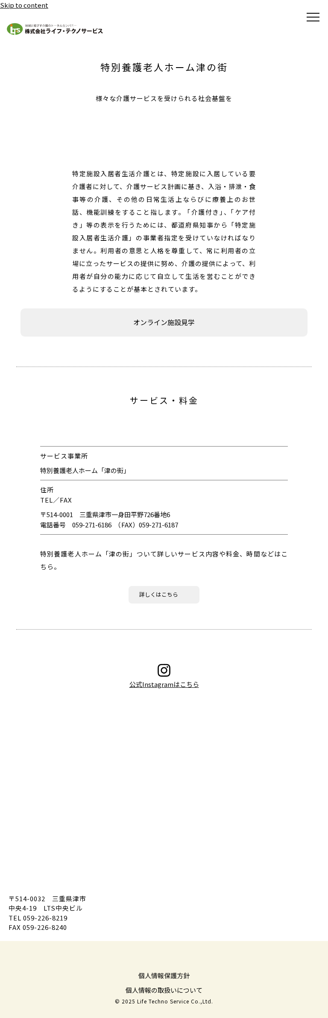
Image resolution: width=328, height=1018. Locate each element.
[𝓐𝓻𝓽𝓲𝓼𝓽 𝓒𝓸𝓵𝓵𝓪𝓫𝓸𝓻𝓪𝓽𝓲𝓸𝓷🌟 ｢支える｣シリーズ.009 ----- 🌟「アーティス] (162, 810)
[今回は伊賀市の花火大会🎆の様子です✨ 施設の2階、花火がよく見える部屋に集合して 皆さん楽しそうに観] (110, 763)
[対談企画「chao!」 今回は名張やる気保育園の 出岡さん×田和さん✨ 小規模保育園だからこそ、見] (213, 716)
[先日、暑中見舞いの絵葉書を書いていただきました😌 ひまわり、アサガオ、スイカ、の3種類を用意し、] (162, 763)
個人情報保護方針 (164, 975)
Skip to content (24, 4)
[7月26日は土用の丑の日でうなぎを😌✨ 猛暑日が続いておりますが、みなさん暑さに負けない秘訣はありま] (213, 810)
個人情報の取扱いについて (164, 989)
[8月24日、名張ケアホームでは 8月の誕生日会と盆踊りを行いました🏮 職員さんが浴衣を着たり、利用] (162, 716)
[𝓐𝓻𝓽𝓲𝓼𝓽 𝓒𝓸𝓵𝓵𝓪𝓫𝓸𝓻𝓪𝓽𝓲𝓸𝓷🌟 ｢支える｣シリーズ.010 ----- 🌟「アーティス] (110, 716)
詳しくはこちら (158, 594)
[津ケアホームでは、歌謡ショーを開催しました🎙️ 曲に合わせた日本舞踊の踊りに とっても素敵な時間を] (213, 763)
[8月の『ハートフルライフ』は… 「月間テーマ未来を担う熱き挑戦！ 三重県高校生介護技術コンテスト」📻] (110, 810)
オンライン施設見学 (164, 322)
